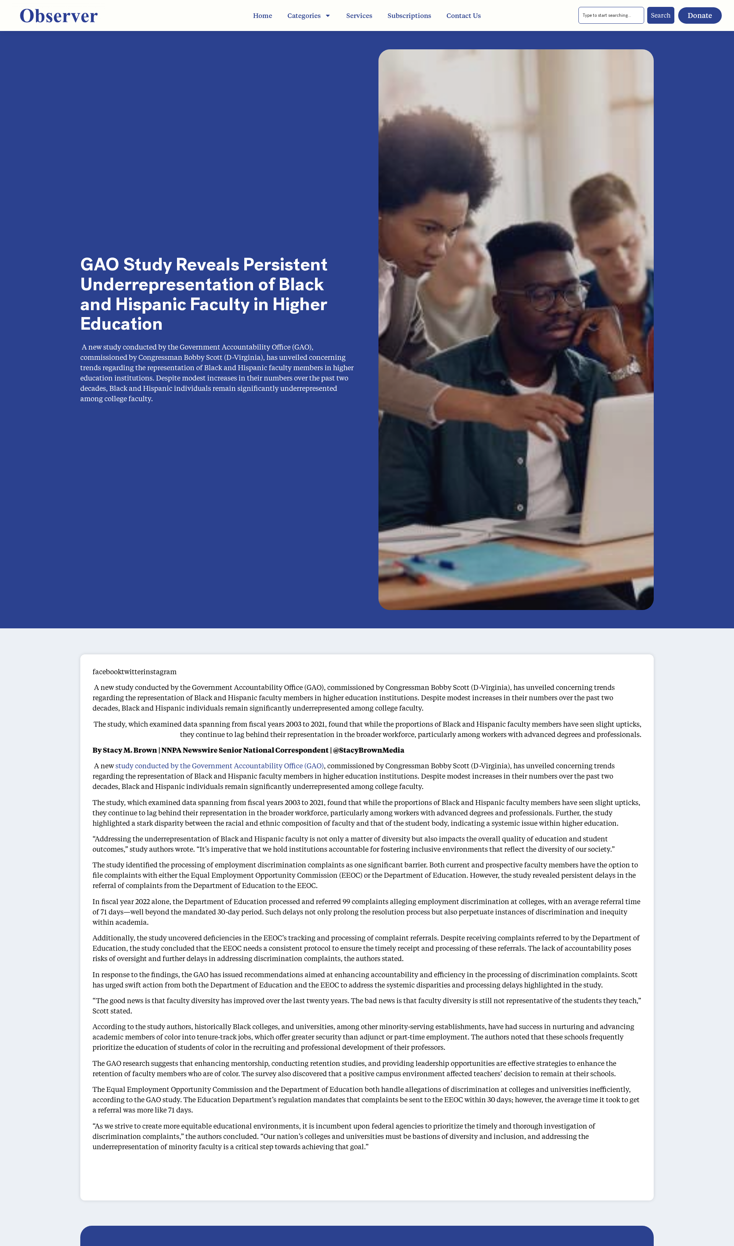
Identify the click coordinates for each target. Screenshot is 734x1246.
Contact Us (464, 15)
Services (359, 15)
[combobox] (611, 15)
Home (262, 15)
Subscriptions (409, 15)
